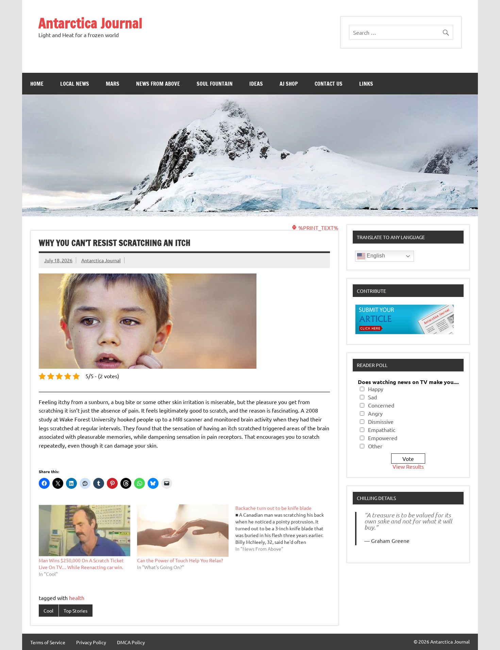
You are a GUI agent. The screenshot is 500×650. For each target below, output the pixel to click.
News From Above (158, 83)
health (76, 597)
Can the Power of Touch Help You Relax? (180, 560)
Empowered (382, 437)
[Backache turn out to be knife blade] (284, 528)
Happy (375, 388)
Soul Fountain (215, 83)
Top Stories (75, 610)
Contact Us (329, 83)
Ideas (256, 83)
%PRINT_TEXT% (317, 227)
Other (375, 446)
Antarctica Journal (90, 23)
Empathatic (381, 429)
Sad (372, 397)
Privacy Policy (91, 642)
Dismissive (381, 421)
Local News (74, 83)
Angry (375, 413)
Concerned (381, 405)
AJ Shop (289, 83)
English (375, 256)
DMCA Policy (131, 642)
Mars (112, 83)
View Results (408, 466)
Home (37, 83)
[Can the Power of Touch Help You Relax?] (183, 530)
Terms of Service (47, 642)
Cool (48, 610)
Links (366, 83)
